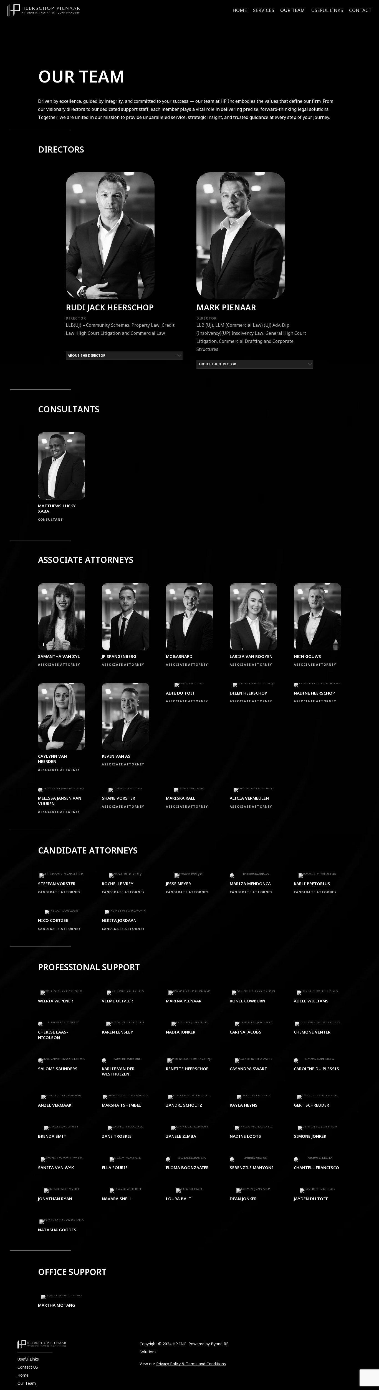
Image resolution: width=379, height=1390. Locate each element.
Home (240, 10)
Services (263, 10)
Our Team (292, 10)
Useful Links (327, 10)
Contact (360, 10)
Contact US (27, 1367)
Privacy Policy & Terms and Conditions (191, 1363)
